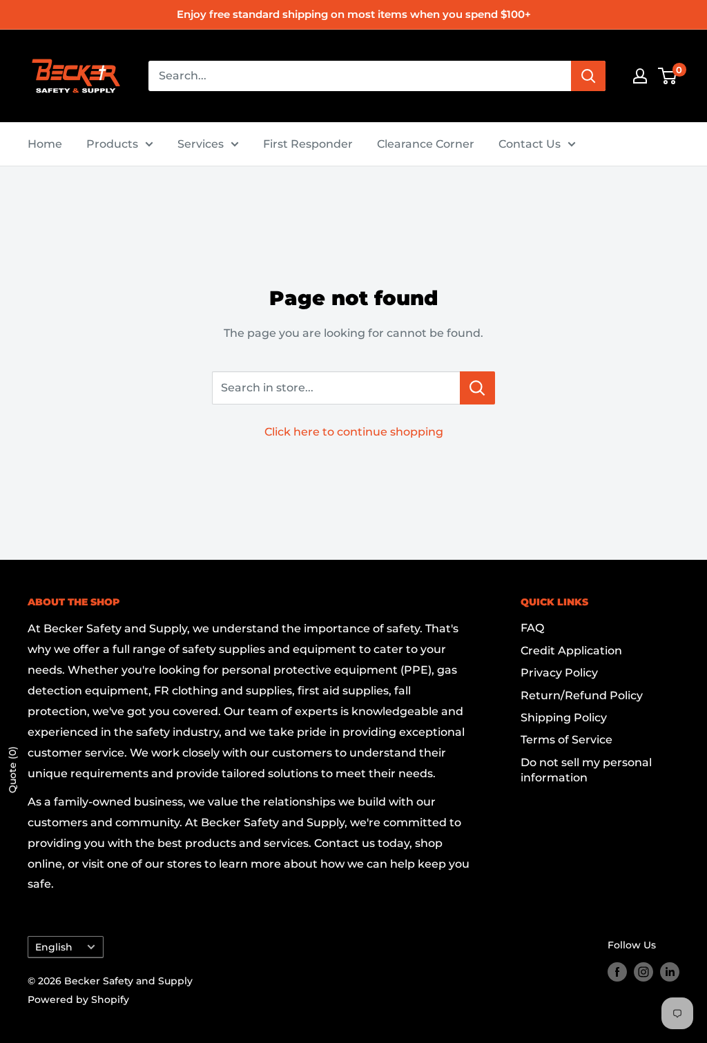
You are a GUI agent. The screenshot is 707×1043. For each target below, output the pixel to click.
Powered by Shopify (78, 999)
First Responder (308, 143)
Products (112, 143)
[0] (668, 76)
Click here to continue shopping (353, 431)
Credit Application (571, 650)
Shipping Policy (564, 717)
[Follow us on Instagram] (643, 972)
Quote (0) (12, 769)
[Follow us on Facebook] (617, 972)
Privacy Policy (559, 672)
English (53, 947)
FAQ (532, 627)
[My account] (640, 76)
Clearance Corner (425, 143)
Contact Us (529, 143)
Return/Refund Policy (582, 695)
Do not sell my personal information (586, 770)
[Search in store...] (477, 387)
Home (45, 143)
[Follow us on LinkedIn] (669, 972)
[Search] (588, 76)
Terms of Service (566, 739)
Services (200, 143)
